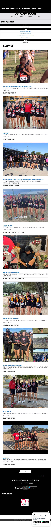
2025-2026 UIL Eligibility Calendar (25, 33)
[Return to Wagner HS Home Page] (3, 1)
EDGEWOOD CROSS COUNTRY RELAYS (12, 365)
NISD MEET (5, 133)
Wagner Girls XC (41, 475)
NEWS (39, 16)
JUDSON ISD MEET (7, 226)
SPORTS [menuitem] (3, 8)
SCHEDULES (12, 16)
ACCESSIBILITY (23, 520)
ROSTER (21, 16)
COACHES (30, 16)
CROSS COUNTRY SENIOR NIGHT (11, 272)
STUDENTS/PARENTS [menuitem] (26, 8)
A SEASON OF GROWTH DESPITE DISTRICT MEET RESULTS (17, 86)
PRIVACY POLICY (17, 520)
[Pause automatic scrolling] (49, 511)
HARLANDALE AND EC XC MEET (10, 319)
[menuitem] (7, 8)
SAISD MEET (6, 458)
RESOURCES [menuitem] (34, 8)
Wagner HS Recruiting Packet (25, 37)
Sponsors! (31, 483)
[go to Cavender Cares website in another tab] (25, 502)
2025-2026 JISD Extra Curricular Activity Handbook (25, 35)
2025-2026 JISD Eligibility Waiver (25, 31)
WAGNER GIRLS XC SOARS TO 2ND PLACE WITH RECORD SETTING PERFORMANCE (23, 179)
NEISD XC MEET (7, 412)
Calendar (24, 11)
